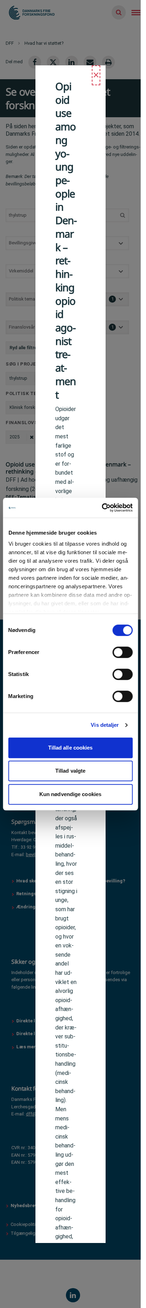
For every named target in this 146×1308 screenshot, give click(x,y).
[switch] (122, 652)
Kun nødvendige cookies (70, 794)
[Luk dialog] (96, 75)
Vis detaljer (105, 725)
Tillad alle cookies (70, 748)
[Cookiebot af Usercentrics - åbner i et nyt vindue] (102, 507)
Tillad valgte (70, 771)
